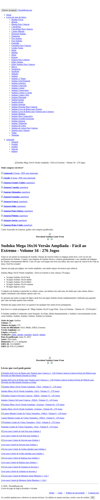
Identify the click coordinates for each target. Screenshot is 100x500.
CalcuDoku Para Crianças (22, 29)
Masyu (14, 67)
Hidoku (14, 52)
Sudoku (14, 76)
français (14, 149)
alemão (20, 335)
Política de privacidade (75, 493)
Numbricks (16, 69)
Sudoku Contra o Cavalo (21, 93)
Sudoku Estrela (17, 100)
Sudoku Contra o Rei (20, 95)
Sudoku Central (17, 88)
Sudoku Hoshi (17, 102)
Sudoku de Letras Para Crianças (24, 128)
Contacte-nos (93, 493)
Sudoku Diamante (18, 97)
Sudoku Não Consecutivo (22, 116)
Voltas (14, 133)
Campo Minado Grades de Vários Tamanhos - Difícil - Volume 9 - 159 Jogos (32, 418)
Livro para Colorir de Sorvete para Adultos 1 (19, 445)
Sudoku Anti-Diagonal (20, 81)
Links (60, 493)
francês (35, 335)
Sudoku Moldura (18, 114)
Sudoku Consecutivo (20, 90)
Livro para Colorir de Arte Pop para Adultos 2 (20, 436)
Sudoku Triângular (19, 123)
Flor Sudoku (16, 38)
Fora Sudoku (16, 41)
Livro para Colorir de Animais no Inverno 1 (19, 471)
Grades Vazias (17, 48)
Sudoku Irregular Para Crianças (24, 107)
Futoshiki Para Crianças (21, 45)
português (10, 139)
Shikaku (14, 74)
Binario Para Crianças (20, 24)
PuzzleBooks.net (25, 10)
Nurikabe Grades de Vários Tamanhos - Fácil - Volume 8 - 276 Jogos (29, 427)
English (14, 144)
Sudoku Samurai (18, 121)
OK (92, 498)
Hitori (13, 55)
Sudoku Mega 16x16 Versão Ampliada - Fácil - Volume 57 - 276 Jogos (30, 391)
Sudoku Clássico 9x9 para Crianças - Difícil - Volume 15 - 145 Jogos (29, 400)
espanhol (28, 335)
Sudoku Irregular (18, 104)
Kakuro (14, 57)
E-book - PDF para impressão (20, 173)
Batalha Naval (17, 19)
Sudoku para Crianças (20, 130)
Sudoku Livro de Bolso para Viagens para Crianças (32, 111)
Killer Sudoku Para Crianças (23, 64)
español (14, 147)
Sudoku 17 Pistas (18, 78)
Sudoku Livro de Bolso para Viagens (26, 109)
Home (8, 15)
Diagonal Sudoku (18, 34)
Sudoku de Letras (18, 126)
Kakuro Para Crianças (20, 60)
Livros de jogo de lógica (16, 17)
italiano (14, 151)
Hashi (13, 50)
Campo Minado (17, 31)
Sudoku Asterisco (18, 83)
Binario (14, 22)
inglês (13, 335)
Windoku (15, 135)
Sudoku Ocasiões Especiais (22, 119)
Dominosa (15, 36)
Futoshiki (15, 43)
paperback (19, 183)
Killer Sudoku (17, 62)
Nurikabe (15, 71)
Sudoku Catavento (19, 85)
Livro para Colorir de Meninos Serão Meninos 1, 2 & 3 (23, 480)
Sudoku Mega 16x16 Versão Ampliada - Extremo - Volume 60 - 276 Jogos (31, 409)
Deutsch (14, 142)
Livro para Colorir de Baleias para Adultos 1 (19, 462)
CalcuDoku (16, 27)
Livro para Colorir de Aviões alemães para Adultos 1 (22, 453)
